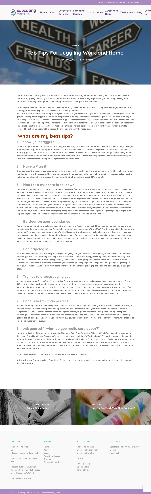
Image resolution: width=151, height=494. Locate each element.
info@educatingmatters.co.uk (24, 453)
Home (46, 447)
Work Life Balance (85, 447)
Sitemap (47, 459)
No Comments (86, 60)
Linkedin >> (115, 450)
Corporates (49, 453)
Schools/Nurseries (52, 462)
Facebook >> (116, 453)
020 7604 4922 (21, 447)
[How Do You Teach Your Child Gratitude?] (113, 407)
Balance (75, 45)
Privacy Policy (83, 464)
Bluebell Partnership (69, 360)
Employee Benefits (85, 453)
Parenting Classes (52, 456)
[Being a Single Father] (38, 407)
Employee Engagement (87, 450)
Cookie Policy (83, 467)
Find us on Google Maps (21, 478)
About (46, 450)
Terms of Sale (83, 470)
